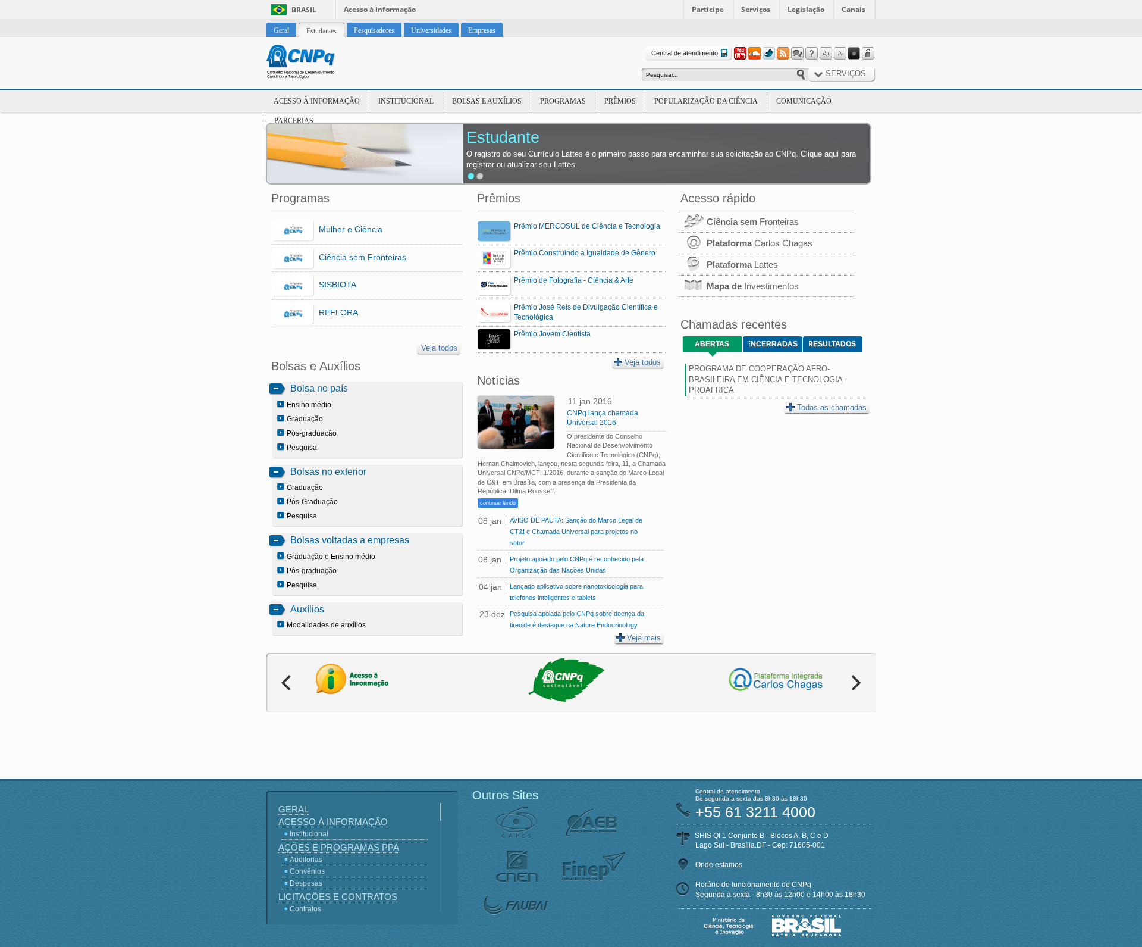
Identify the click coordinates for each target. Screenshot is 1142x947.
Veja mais (644, 637)
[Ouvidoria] (797, 53)
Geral (293, 809)
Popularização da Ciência (706, 101)
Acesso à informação (380, 9)
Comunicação (804, 101)
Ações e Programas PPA (338, 847)
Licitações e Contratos (337, 897)
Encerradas (773, 344)
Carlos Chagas (759, 243)
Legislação (806, 9)
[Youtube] (739, 53)
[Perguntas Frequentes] (811, 53)
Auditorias (306, 859)
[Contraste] (854, 53)
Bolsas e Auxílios (487, 101)
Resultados (832, 344)
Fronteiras (753, 222)
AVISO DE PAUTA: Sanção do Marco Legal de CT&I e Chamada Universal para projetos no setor (576, 531)
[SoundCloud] (754, 53)
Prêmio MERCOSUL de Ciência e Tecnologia (587, 226)
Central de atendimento (684, 53)
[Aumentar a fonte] (825, 53)
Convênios (307, 871)
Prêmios (620, 101)
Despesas (306, 883)
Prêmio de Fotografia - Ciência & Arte (573, 280)
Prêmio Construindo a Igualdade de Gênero (584, 253)
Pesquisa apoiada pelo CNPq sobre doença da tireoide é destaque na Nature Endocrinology (577, 619)
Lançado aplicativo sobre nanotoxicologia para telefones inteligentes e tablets (576, 592)
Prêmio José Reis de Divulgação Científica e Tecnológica (586, 312)
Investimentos (753, 286)
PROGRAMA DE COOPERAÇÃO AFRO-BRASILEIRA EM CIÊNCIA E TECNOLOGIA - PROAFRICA (768, 379)
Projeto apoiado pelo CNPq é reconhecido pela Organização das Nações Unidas (577, 564)
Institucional (406, 101)
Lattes (742, 265)
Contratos (305, 909)
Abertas (712, 344)
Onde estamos (718, 865)
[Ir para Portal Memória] (315, 63)
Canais (853, 9)
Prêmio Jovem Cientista (552, 334)
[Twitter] (768, 53)
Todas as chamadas (832, 407)
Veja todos (439, 347)
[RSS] (782, 53)
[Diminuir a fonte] (839, 53)
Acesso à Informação (317, 101)
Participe (708, 9)
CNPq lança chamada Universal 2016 (602, 418)
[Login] (868, 53)
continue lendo (498, 503)
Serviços (755, 9)
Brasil (303, 10)
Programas (563, 101)
